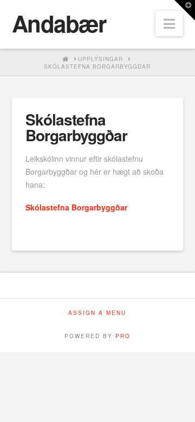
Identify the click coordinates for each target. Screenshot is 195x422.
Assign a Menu (97, 312)
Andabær (59, 23)
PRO (123, 336)
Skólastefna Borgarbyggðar (76, 207)
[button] (169, 23)
